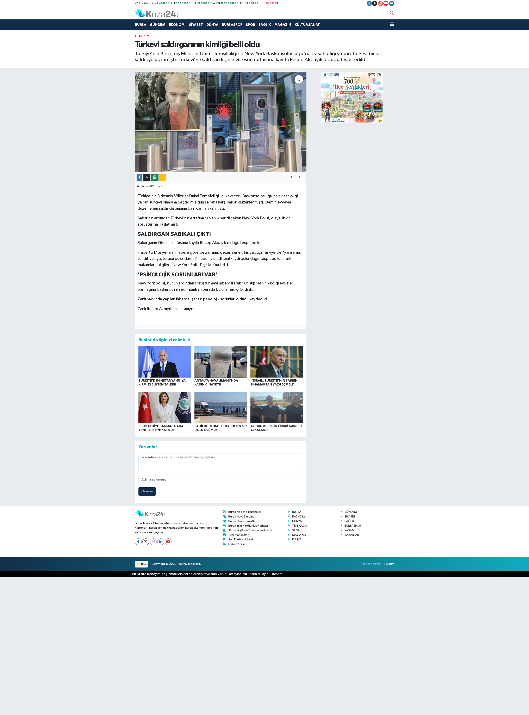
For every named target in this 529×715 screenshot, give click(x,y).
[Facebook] (138, 541)
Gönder (147, 491)
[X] (145, 541)
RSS (143, 563)
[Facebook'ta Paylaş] (139, 177)
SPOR (250, 24)
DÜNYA (212, 24)
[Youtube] (168, 541)
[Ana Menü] (392, 24)
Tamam (276, 574)
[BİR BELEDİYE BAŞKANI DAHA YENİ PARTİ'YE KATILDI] (164, 407)
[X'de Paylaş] (146, 177)
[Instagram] (153, 541)
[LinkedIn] (160, 541)
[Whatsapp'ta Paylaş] (154, 177)
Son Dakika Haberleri (242, 539)
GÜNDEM (157, 24)
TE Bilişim (388, 563)
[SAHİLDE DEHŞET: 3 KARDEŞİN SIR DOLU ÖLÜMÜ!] (220, 407)
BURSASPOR (232, 24)
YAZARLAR (351, 535)
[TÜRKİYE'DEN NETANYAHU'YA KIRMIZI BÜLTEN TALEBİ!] (164, 362)
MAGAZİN (282, 24)
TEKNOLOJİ (299, 525)
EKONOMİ (177, 24)
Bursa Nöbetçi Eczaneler (244, 511)
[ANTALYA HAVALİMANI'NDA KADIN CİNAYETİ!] (220, 362)
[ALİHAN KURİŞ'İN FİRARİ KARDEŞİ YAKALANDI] (276, 407)
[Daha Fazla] (162, 177)
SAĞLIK (265, 24)
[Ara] (392, 13)
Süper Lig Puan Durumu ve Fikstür (250, 530)
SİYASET (196, 24)
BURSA (140, 24)
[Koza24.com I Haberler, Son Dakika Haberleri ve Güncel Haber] (156, 13)
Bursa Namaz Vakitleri (242, 521)
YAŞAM (349, 530)
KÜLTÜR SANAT (307, 24)
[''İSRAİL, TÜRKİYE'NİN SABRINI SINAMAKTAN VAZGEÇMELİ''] (276, 362)
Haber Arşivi (236, 544)
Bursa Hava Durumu (241, 516)
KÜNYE (296, 539)
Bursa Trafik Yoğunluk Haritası (248, 525)
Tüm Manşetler (238, 535)
